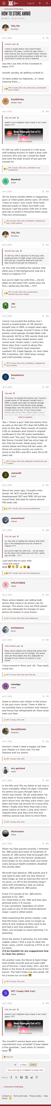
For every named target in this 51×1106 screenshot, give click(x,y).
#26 (47, 387)
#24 (47, 245)
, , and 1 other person (25, 222)
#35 (47, 1003)
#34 (47, 843)
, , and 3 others (25, 364)
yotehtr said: (10, 44)
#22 (47, 111)
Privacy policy (35, 1096)
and (24, 508)
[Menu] (4, 3)
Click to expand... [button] (25, 141)
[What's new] (39, 3)
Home (4, 1098)
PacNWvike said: (12, 251)
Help (46, 1096)
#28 (47, 530)
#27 (47, 485)
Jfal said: (8, 393)
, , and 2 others (27, 89)
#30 (47, 640)
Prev (24, 1064)
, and (24, 169)
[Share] (43, 37)
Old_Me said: (10, 117)
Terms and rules (20, 1096)
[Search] (46, 3)
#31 (47, 696)
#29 (47, 595)
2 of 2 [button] (33, 1064)
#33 (47, 780)
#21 (47, 38)
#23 (47, 191)
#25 (47, 316)
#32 (47, 741)
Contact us (6, 1096)
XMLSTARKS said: (12, 646)
